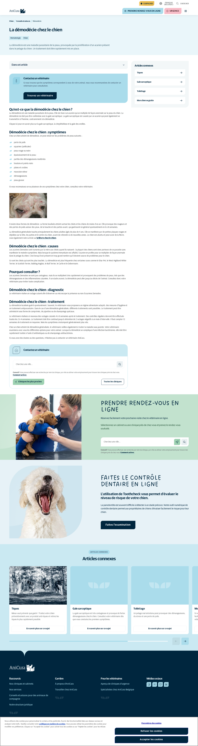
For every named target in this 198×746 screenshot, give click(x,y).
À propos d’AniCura (64, 684)
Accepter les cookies (151, 739)
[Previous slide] (176, 641)
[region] (99, 731)
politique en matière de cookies (52, 724)
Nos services (15, 689)
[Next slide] (185, 641)
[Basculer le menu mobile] (186, 11)
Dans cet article (19, 65)
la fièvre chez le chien (46, 238)
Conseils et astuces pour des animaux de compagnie (28, 697)
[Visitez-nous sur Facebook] (149, 684)
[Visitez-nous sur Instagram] (160, 684)
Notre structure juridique (21, 705)
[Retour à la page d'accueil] (17, 11)
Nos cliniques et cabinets (21, 684)
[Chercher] (120, 364)
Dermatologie (15, 38)
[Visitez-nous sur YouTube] (154, 684)
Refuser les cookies (151, 731)
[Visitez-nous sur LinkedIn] (166, 684)
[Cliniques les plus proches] (177, 442)
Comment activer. (20, 375)
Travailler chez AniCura (66, 689)
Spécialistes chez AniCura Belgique (117, 689)
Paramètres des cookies (151, 723)
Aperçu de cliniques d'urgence (115, 684)
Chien (25, 38)
